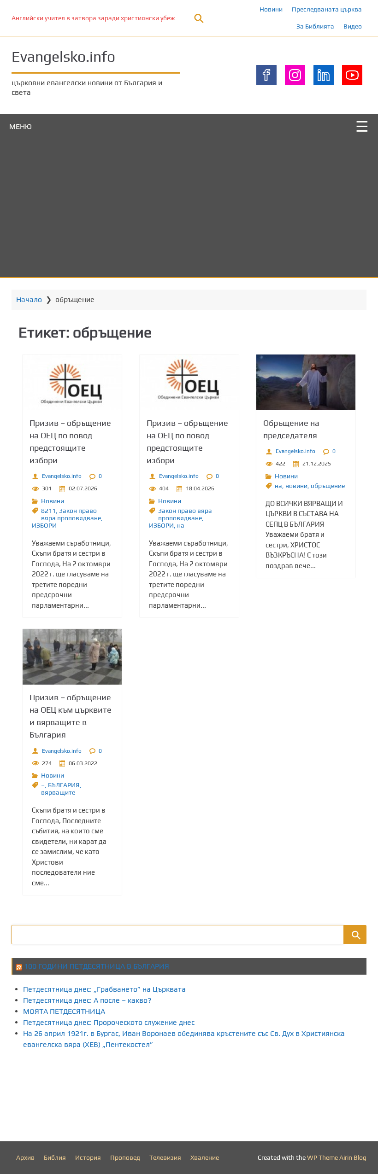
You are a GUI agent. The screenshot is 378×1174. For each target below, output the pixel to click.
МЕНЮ (20, 126)
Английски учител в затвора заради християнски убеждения (102, 18)
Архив (25, 1157)
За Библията (315, 26)
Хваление (204, 1157)
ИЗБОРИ (44, 525)
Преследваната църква (327, 9)
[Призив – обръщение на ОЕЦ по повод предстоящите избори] (72, 382)
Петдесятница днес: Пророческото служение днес (109, 1022)
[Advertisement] (189, 208)
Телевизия (165, 1157)
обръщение (328, 485)
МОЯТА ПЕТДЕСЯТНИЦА (64, 1011)
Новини (271, 9)
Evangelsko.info (63, 56)
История (88, 1157)
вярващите (58, 792)
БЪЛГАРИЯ (64, 785)
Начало (29, 299)
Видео (352, 26)
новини (296, 485)
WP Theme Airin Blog (336, 1157)
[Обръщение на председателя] (305, 382)
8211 (48, 510)
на (180, 525)
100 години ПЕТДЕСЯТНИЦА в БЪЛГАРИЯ (96, 966)
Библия (55, 1157)
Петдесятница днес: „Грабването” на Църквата (104, 989)
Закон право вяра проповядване (71, 514)
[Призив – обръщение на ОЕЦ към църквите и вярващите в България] (72, 657)
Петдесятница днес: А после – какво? (87, 1000)
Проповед (125, 1157)
